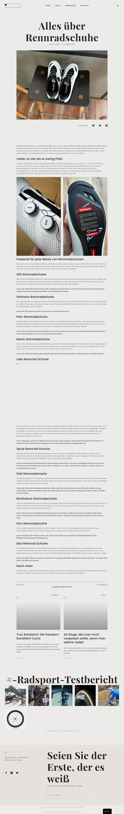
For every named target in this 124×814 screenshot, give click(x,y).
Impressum (70, 5)
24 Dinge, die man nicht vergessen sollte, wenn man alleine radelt (84, 638)
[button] (117, 5)
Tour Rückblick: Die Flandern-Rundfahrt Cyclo (38, 636)
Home (48, 5)
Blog (57, 5)
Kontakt (85, 5)
